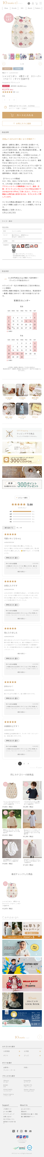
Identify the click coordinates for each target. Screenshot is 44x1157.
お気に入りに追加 (22, 123)
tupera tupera (8, 1094)
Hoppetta (27, 1081)
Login (33, 3)
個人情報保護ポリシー (28, 1117)
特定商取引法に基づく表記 (29, 1114)
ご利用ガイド (7, 1109)
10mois (6, 1081)
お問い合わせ (7, 1117)
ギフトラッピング (8, 1114)
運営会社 (24, 1111)
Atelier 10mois (29, 1090)
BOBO (5, 1085)
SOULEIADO (7, 1090)
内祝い (26, 1067)
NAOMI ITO (28, 1085)
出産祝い (6, 1067)
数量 (3, 96)
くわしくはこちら (9, 212)
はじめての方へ (26, 1109)
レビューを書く (23, 498)
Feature (37, 8)
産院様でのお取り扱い (9, 1122)
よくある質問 (7, 1111)
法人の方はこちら (8, 1119)
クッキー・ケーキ (9, 1070)
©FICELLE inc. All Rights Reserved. (22, 1153)
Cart (36, 3)
